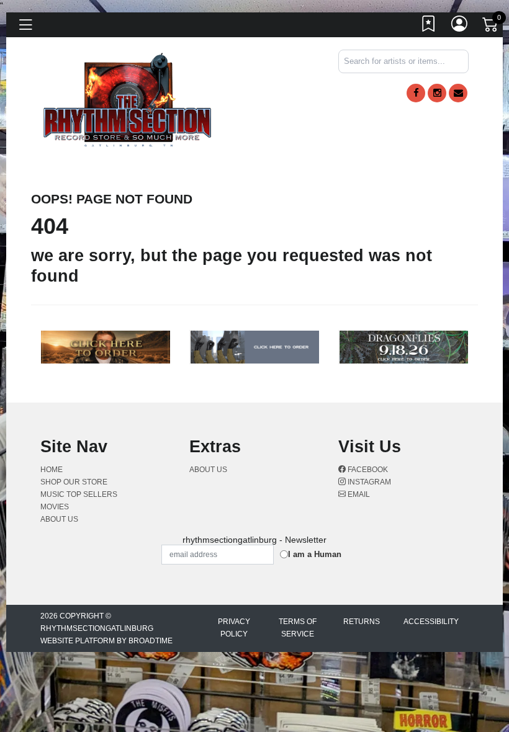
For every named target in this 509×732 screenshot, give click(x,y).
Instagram (368, 482)
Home (51, 469)
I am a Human (314, 554)
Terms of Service (298, 627)
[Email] (458, 93)
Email (358, 494)
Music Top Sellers (78, 494)
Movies (54, 506)
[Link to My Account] (460, 27)
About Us (59, 519)
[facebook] (415, 93)
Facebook (367, 469)
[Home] (127, 99)
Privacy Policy (234, 627)
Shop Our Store (73, 482)
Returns (361, 621)
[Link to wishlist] (429, 27)
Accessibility (431, 621)
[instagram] (437, 93)
